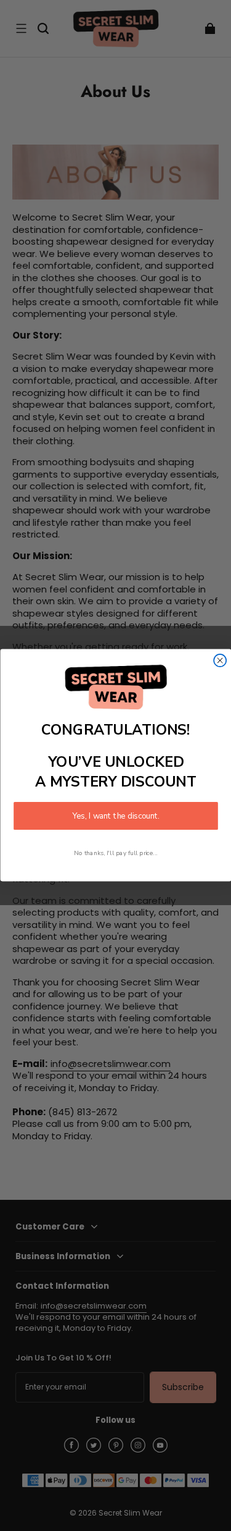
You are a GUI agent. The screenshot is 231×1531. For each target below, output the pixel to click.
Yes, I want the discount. (116, 816)
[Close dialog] (220, 660)
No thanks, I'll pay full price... (116, 854)
